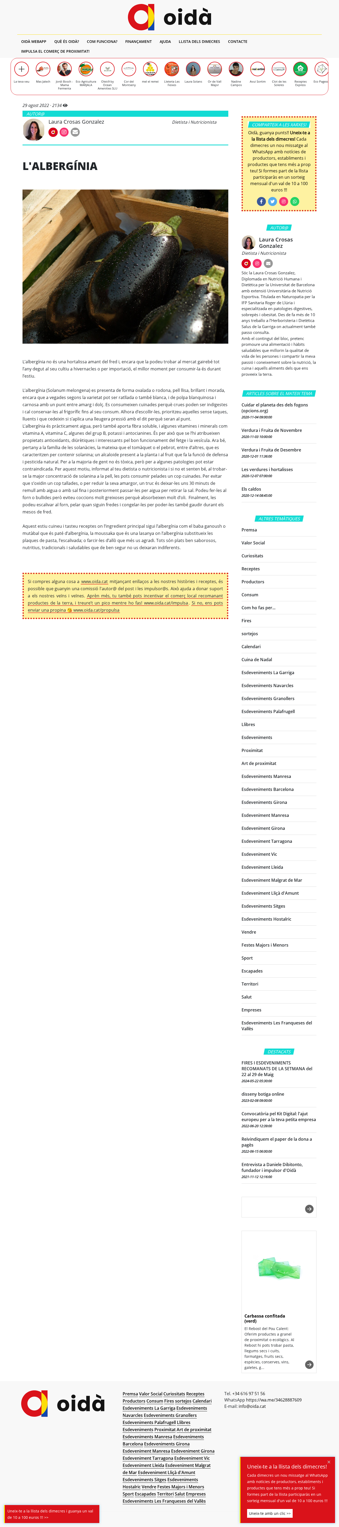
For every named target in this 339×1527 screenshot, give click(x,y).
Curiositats (252, 556)
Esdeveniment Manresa (265, 815)
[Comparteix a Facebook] (261, 201)
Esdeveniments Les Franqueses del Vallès (164, 1501)
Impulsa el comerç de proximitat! (55, 51)
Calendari (251, 647)
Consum (250, 595)
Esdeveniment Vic (259, 854)
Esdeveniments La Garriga (268, 672)
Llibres (248, 724)
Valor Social (253, 543)
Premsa (249, 530)
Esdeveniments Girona (264, 802)
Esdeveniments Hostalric (266, 919)
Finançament (138, 41)
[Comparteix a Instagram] (283, 201)
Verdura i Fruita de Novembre (272, 430)
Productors (253, 582)
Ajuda (165, 41)
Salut (247, 997)
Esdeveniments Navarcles (267, 685)
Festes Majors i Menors (265, 945)
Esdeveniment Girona (263, 828)
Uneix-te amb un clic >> (270, 1513)
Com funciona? (102, 41)
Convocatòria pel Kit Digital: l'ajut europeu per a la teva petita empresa (279, 1116)
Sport (247, 958)
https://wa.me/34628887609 (274, 1400)
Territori (250, 984)
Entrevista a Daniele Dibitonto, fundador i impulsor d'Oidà (272, 1167)
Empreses (251, 1010)
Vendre (249, 932)
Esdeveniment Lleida (262, 867)
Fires (246, 621)
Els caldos (251, 489)
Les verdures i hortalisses (267, 469)
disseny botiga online (263, 1094)
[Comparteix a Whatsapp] (294, 201)
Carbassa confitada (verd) (264, 1318)
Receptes (251, 569)
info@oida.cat (252, 1406)
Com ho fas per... (258, 608)
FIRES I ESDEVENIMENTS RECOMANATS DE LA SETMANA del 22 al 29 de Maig (277, 1068)
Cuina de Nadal (257, 659)
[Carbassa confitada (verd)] (279, 1270)
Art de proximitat (259, 763)
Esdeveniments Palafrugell (268, 711)
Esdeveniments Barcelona (268, 789)
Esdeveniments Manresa (266, 776)
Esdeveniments (257, 737)
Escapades (252, 971)
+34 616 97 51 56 (248, 1393)
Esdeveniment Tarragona (267, 841)
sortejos (250, 634)
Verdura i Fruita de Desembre (271, 450)
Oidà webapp (33, 41)
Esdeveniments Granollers (268, 698)
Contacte (237, 41)
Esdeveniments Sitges (263, 906)
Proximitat (252, 750)
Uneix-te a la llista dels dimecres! (287, 1466)
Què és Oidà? (66, 41)
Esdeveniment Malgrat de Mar (272, 880)
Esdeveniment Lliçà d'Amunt (270, 893)
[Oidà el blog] (169, 17)
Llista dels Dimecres (199, 41)
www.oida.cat (94, 581)
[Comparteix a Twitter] (272, 201)
